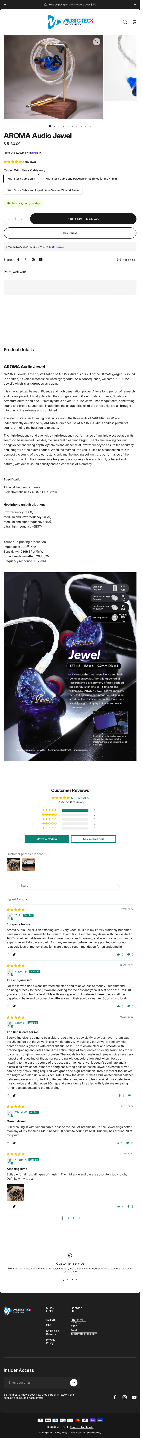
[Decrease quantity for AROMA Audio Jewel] (8, 218)
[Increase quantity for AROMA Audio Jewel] (22, 218)
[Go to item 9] (86, 126)
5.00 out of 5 (80, 798)
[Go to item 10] (90, 126)
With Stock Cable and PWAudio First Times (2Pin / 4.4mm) (81, 178)
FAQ (48, 1325)
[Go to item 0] (50, 126)
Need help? (129, 259)
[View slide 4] (77, 1279)
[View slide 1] (63, 1279)
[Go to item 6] (72, 126)
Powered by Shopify (81, 1427)
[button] (13, 162)
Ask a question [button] (93, 839)
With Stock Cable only (21, 178)
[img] (16, 909)
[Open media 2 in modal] (96, 41)
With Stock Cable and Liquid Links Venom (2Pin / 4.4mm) (43, 190)
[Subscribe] (73, 1382)
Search (50, 1319)
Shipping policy (94, 1432)
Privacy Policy (50, 1341)
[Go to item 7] (77, 126)
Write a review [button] (47, 839)
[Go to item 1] (54, 126)
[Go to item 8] (81, 126)
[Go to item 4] (63, 126)
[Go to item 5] (68, 126)
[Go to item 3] (59, 126)
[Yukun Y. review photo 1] (16, 1192)
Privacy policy (60, 1432)
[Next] (135, 4)
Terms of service (77, 1432)
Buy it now (70, 232)
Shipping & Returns (53, 1332)
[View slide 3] (72, 1279)
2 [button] (68, 1218)
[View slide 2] (68, 1279)
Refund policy (45, 1432)
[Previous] (5, 4)
